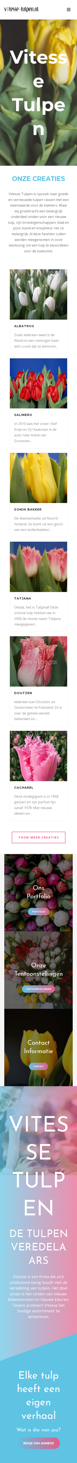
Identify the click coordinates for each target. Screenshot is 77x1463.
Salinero (23, 415)
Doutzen (23, 693)
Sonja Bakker (28, 509)
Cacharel (24, 788)
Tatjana (22, 598)
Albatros (24, 326)
